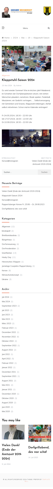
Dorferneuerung (9, 244)
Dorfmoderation (9, 248)
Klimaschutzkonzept (10, 275)
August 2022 (7, 350)
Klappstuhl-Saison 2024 (12, 195)
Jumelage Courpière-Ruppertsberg (16, 266)
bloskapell (6, 231)
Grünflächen (7, 253)
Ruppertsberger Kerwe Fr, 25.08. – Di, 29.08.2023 (23, 204)
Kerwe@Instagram (10, 161)
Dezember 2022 (9, 332)
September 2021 (9, 376)
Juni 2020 (6, 407)
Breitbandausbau (9, 235)
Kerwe (5, 270)
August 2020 (7, 402)
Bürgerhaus (7, 239)
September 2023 (9, 306)
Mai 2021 (6, 385)
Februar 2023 (7, 328)
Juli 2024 (5, 297)
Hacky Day (6, 257)
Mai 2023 (6, 319)
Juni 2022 (6, 354)
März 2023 (6, 323)
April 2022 (6, 358)
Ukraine (5, 279)
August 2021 (7, 380)
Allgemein (6, 75)
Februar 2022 (7, 363)
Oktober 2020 (8, 398)
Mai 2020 (6, 411)
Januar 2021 (7, 389)
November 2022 (9, 336)
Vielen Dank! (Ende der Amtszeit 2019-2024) (41, 162)
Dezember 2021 (9, 372)
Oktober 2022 (8, 341)
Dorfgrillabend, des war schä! (14, 209)
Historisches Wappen (11, 262)
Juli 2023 (5, 310)
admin (18, 85)
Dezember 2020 (9, 394)
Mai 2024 (6, 301)
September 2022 (9, 345)
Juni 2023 (6, 314)
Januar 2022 (7, 367)
